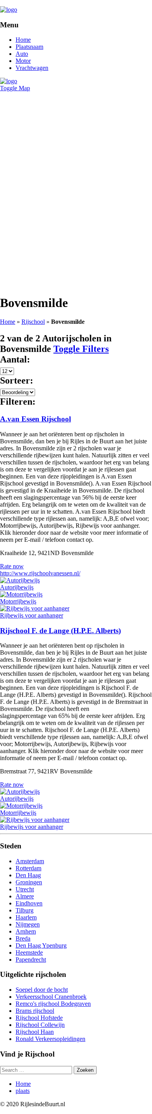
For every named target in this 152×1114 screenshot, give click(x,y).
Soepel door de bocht (42, 989)
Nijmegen (28, 924)
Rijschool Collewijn (40, 1024)
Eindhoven (29, 903)
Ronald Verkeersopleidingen (50, 1038)
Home (23, 39)
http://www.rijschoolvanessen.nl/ (40, 573)
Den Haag (28, 875)
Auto (22, 53)
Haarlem (26, 917)
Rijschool (33, 321)
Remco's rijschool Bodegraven (53, 1003)
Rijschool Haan (35, 1031)
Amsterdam (30, 861)
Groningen (29, 882)
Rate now (12, 566)
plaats (23, 1090)
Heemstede (29, 952)
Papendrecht (31, 959)
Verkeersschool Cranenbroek (51, 996)
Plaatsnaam (29, 46)
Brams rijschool (35, 1010)
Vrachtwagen (32, 67)
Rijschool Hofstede (39, 1017)
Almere (25, 896)
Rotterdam (28, 868)
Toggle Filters (81, 349)
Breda (23, 938)
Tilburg (25, 910)
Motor (23, 60)
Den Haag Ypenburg (41, 945)
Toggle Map (15, 88)
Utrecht (25, 889)
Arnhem (26, 931)
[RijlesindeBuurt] (8, 9)
